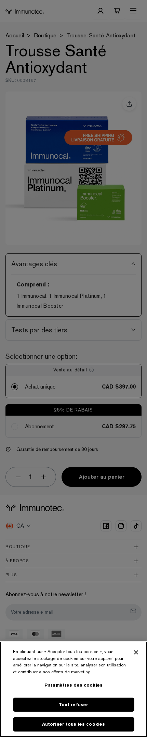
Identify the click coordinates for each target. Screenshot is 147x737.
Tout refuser (74, 704)
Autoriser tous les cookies (73, 724)
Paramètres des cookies (73, 685)
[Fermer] (136, 652)
